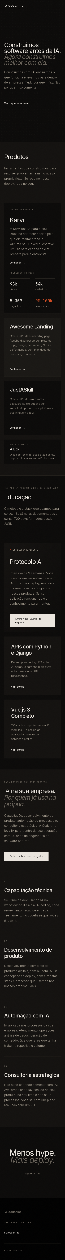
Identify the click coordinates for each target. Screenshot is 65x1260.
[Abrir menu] (57, 5)
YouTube (26, 1222)
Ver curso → (19, 686)
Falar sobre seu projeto (26, 856)
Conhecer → (17, 262)
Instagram (10, 1222)
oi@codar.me (33, 1173)
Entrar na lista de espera (28, 620)
